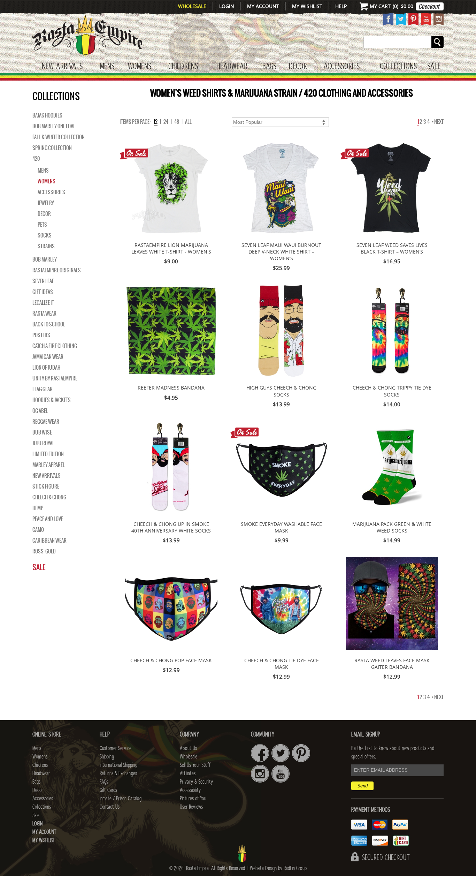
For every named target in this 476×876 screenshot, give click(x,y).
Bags (269, 66)
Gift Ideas (42, 292)
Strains (46, 246)
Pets (42, 224)
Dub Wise (42, 432)
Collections (398, 66)
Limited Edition (48, 454)
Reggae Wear (45, 421)
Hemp (37, 508)
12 (156, 122)
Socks (45, 235)
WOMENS (139, 66)
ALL (188, 122)
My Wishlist (307, 6)
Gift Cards (108, 790)
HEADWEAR (231, 66)
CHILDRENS (183, 66)
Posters (41, 335)
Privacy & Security (196, 782)
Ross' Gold (44, 551)
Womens (46, 181)
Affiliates (187, 773)
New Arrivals (62, 66)
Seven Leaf (43, 281)
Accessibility (190, 790)
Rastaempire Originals (56, 270)
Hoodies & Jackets (51, 400)
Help (341, 6)
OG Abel (40, 411)
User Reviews (191, 807)
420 (36, 159)
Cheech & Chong (49, 497)
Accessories (342, 66)
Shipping (107, 757)
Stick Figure (45, 486)
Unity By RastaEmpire (54, 378)
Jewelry (46, 203)
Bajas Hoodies (47, 115)
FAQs (104, 782)
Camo (38, 530)
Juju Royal (43, 443)
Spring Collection (52, 148)
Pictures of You (193, 798)
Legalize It (43, 303)
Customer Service (115, 748)
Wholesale (192, 6)
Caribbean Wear (49, 540)
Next (438, 122)
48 (176, 122)
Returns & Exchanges (118, 773)
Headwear (41, 773)
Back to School (48, 324)
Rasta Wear (44, 313)
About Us (188, 748)
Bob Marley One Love (53, 126)
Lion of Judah (46, 367)
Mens (107, 66)
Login (226, 6)
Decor (298, 66)
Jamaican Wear (47, 357)
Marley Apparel (48, 465)
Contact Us (110, 807)
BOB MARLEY (44, 259)
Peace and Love (47, 519)
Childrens (40, 765)
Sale (434, 66)
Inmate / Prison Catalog (120, 798)
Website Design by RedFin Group (278, 868)
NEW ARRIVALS (46, 475)
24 (165, 122)
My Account (263, 6)
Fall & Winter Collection (58, 137)
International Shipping (118, 765)
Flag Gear (42, 389)
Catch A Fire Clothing (54, 346)
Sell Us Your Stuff (195, 765)
